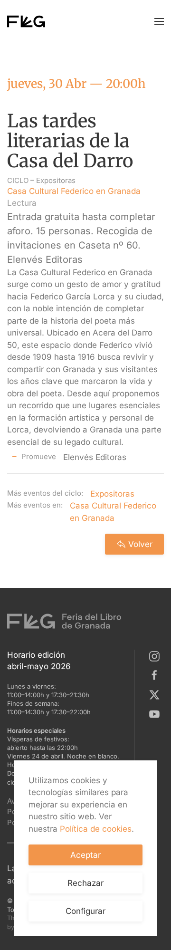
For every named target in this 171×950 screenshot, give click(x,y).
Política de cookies (96, 829)
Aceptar (85, 855)
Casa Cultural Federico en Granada (74, 191)
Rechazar (85, 883)
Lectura (22, 203)
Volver (140, 544)
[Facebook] (156, 675)
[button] (159, 21)
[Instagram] (156, 655)
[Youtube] (156, 713)
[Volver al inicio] (26, 21)
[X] (156, 694)
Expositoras (56, 180)
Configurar (85, 911)
